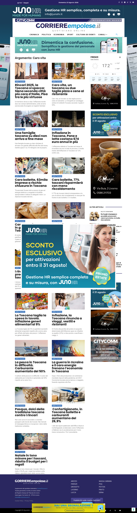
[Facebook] (119, 2)
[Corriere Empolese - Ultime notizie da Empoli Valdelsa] (68, 27)
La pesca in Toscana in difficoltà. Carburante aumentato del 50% (30, 366)
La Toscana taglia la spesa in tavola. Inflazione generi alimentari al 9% (30, 320)
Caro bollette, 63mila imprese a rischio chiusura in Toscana (31, 183)
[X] (130, 2)
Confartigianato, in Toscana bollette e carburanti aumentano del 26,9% (67, 415)
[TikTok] (127, 2)
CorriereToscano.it (42, 488)
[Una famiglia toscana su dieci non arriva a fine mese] (31, 119)
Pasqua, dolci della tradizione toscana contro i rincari (29, 412)
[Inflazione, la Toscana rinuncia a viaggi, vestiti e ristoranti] (68, 301)
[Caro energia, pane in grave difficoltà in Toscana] (31, 210)
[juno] (68, 287)
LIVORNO (74, 489)
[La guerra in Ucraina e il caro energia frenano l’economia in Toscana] (68, 348)
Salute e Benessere (107, 211)
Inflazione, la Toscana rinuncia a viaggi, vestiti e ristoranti (67, 320)
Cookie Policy (19, 501)
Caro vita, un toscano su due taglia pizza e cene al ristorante (68, 89)
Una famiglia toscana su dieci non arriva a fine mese (31, 136)
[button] (116, 34)
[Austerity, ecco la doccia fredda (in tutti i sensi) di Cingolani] (68, 210)
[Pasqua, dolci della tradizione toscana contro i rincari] (31, 395)
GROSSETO (75, 487)
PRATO (101, 489)
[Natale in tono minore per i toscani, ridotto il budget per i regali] (31, 441)
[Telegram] (124, 2)
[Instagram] (122, 2)
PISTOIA (102, 487)
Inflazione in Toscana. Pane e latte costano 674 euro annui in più (65, 137)
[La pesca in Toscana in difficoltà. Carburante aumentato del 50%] (31, 348)
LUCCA (73, 492)
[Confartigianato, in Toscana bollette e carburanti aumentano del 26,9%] (68, 395)
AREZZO (74, 481)
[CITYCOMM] (68, 512)
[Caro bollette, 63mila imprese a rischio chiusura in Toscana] (31, 165)
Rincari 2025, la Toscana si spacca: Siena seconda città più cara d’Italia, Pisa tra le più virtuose (31, 91)
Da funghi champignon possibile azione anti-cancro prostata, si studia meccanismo (110, 217)
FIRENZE (74, 484)
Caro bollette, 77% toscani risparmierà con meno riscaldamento (67, 184)
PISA (100, 484)
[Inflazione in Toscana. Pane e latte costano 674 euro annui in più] (68, 119)
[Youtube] (133, 2)
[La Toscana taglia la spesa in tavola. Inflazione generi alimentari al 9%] (31, 301)
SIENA (101, 492)
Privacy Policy (29, 501)
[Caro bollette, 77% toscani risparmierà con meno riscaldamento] (68, 165)
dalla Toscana (20, 81)
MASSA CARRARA (105, 481)
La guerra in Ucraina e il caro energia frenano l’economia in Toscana (67, 366)
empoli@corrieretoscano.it (22, 497)
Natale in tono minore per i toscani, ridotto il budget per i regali (31, 460)
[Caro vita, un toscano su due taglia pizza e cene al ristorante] (68, 71)
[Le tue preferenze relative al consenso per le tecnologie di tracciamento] (133, 509)
